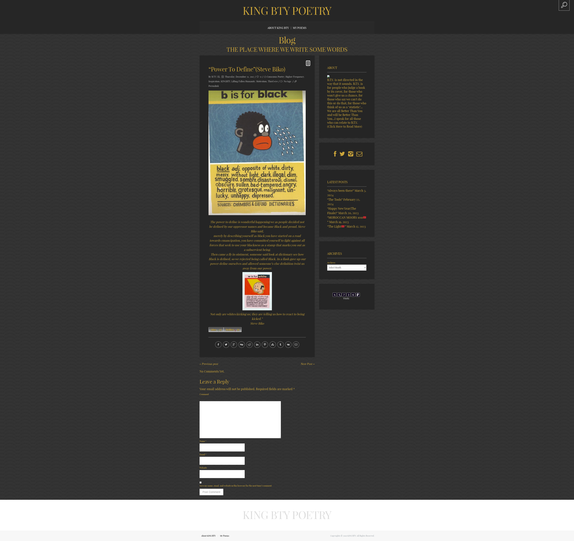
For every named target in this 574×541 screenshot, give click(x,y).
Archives (331, 262)
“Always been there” (340, 190)
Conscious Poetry (275, 76)
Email (203, 454)
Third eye (273, 81)
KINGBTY (225, 81)
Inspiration (214, 81)
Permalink (214, 86)
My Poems (299, 28)
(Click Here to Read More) (344, 126)
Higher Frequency (295, 76)
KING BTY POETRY (287, 11)
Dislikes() (232, 329)
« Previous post (209, 363)
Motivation (261, 81)
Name (203, 441)
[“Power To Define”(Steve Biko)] (257, 153)
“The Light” (336, 226)
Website (203, 467)
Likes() (216, 329)
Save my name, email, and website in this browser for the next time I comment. (236, 485)
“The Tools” (335, 199)
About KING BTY (278, 28)
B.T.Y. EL (216, 76)
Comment (204, 394)
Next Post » (308, 363)
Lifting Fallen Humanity (243, 81)
